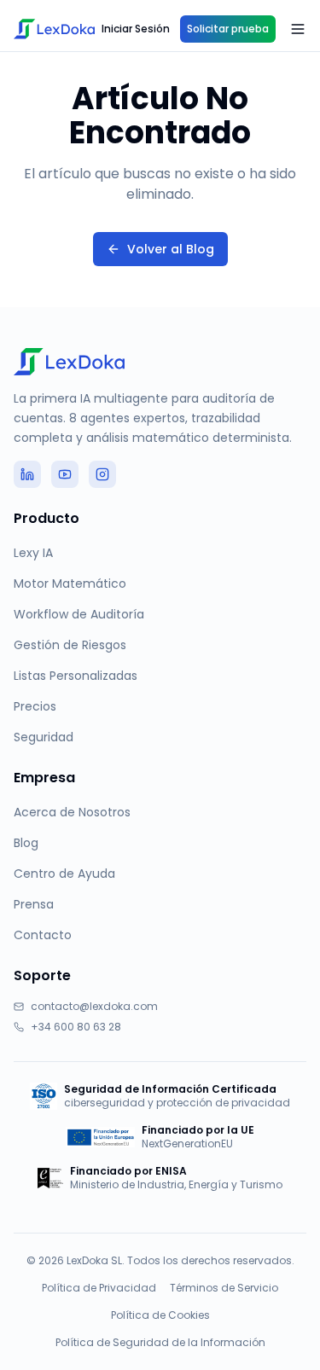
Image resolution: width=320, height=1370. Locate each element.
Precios (35, 706)
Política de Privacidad (99, 1288)
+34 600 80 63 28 (76, 1027)
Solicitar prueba (228, 28)
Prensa (34, 904)
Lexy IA (33, 552)
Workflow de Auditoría (79, 614)
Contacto (43, 934)
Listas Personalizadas (75, 675)
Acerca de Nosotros (72, 812)
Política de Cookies (160, 1315)
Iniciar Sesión (136, 28)
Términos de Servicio (224, 1288)
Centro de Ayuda (64, 873)
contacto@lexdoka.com (94, 1006)
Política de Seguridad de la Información (160, 1343)
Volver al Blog (170, 249)
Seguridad (43, 737)
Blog (26, 842)
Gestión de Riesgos (70, 644)
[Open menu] (297, 29)
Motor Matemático (70, 583)
